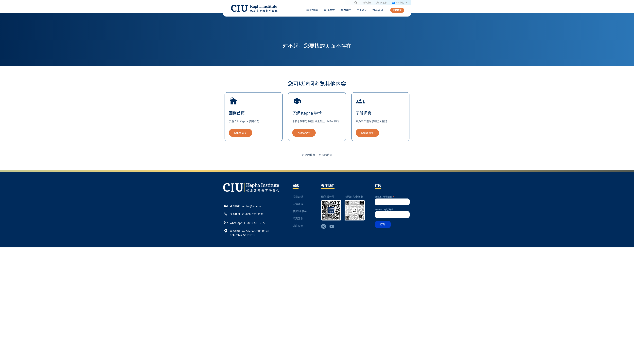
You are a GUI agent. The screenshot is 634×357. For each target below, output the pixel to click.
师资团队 (298, 218)
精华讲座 (367, 2)
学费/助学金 (300, 211)
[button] (356, 2)
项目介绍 (298, 196)
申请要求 (298, 204)
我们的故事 (381, 2)
